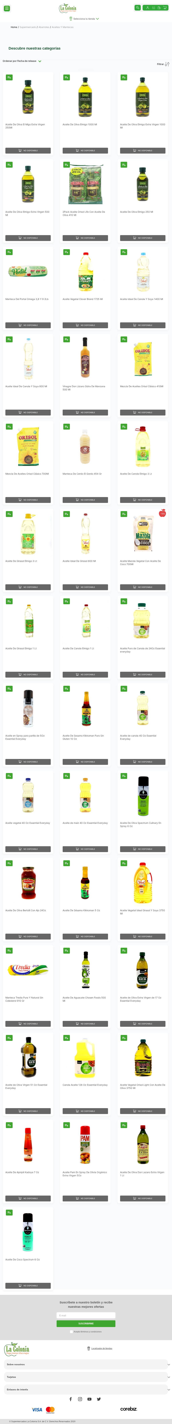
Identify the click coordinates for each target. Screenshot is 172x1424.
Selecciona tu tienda (84, 18)
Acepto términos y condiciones (88, 1332)
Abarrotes (43, 27)
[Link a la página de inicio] (14, 27)
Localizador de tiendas (101, 1348)
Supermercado (28, 27)
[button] (7, 8)
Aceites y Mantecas (62, 27)
